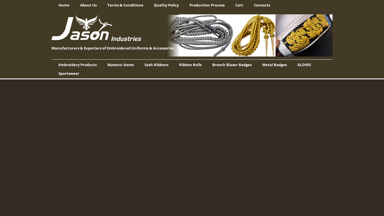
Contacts (262, 5)
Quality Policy (166, 5)
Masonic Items (120, 64)
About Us (88, 5)
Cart (239, 5)
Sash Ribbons (156, 64)
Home (63, 5)
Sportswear (68, 73)
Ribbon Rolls (190, 64)
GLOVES (304, 64)
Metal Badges (274, 64)
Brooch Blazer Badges (232, 64)
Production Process (207, 5)
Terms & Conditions (125, 5)
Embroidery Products (77, 64)
